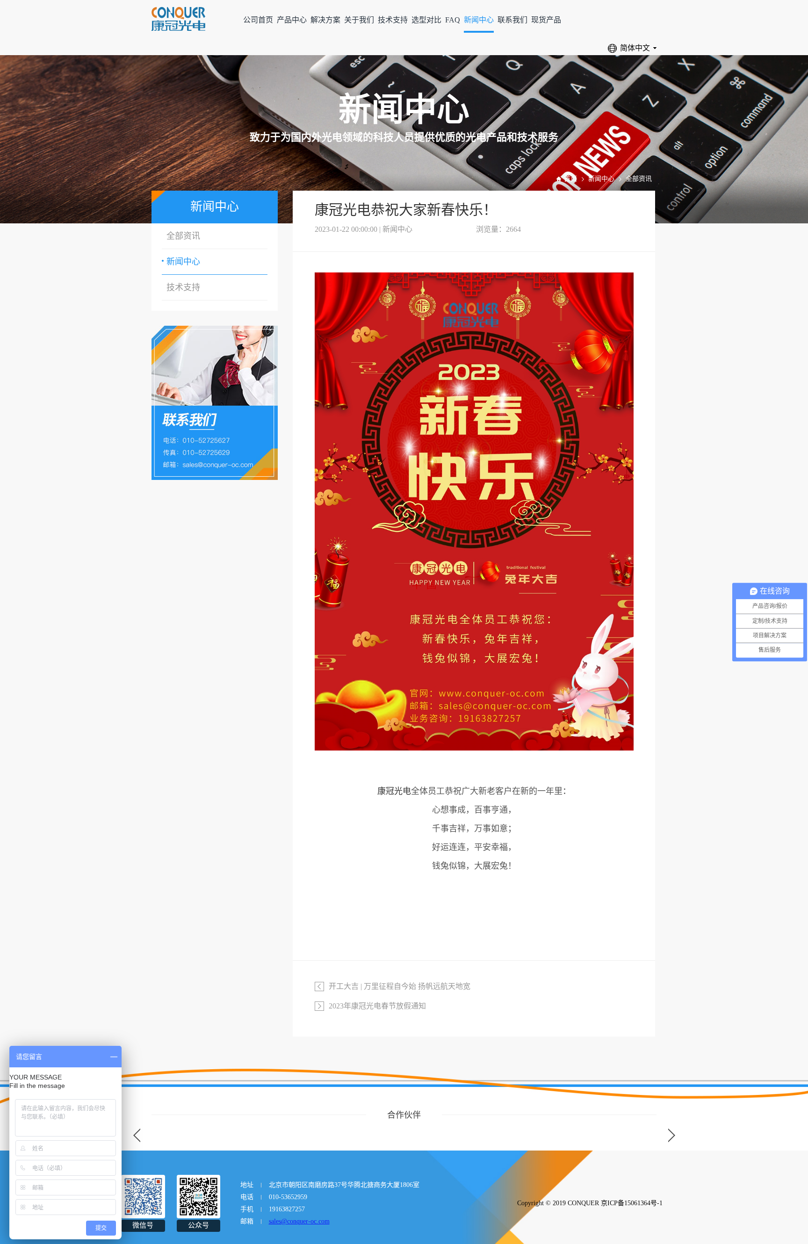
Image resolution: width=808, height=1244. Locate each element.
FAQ (452, 20)
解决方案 (325, 20)
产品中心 (292, 20)
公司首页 (258, 20)
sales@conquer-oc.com (299, 1221)
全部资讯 (639, 178)
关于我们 (359, 20)
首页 (570, 178)
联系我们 (512, 20)
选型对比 (426, 20)
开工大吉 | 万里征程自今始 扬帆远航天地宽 (399, 986)
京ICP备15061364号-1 (632, 1203)
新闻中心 (479, 20)
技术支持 (393, 20)
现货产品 (546, 20)
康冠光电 (394, 791)
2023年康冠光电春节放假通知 (377, 1006)
